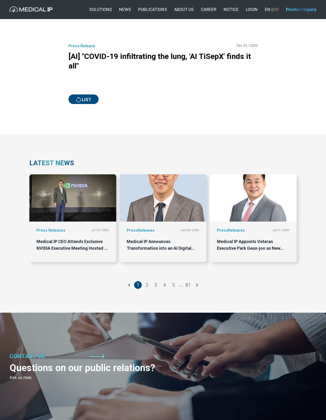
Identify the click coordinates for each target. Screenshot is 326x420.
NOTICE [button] (231, 9)
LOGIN (252, 9)
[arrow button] (129, 285)
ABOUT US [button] (184, 9)
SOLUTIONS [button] (100, 9)
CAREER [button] (208, 9)
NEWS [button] (125, 9)
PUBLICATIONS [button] (152, 9)
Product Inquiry (301, 9)
